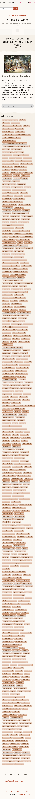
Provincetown (19, 595)
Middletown (16, 501)
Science (7, 635)
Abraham (15, 123)
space (14, 665)
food (16, 335)
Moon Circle (7, 513)
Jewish (24, 434)
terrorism (15, 694)
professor (18, 592)
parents (6, 568)
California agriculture (20, 213)
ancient (6, 149)
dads (25, 268)
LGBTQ (15, 461)
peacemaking (8, 577)
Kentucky (6, 446)
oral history (27, 557)
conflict (6, 254)
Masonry (28, 478)
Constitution (7, 257)
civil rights (14, 236)
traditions (22, 714)
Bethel (16, 181)
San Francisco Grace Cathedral (13, 630)
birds (27, 187)
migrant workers (25, 504)
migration (6, 507)
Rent (5, 612)
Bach (14, 169)
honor (26, 399)
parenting (24, 566)
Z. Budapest (26, 761)
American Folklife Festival (11, 137)
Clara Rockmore (26, 236)
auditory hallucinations (10, 163)
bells (25, 178)
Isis (15, 423)
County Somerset (20, 260)
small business (8, 656)
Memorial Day (18, 496)
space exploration (25, 665)
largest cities (8, 458)
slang (26, 653)
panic (5, 566)
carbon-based (27, 216)
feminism (7, 327)
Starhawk (6, 673)
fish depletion (22, 329)
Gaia (15, 353)
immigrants (7, 411)
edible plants (7, 295)
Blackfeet (6, 190)
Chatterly (6, 230)
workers (26, 752)
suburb (16, 679)
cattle (5, 222)
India (17, 411)
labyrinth (25, 455)
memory (6, 498)
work (17, 752)
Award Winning (20, 166)
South (5, 665)
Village (18, 732)
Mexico (6, 501)
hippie (5, 397)
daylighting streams (20, 271)
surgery (20, 682)
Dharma (18, 283)
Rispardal (21, 615)
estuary (14, 309)
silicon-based (16, 653)
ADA (26, 126)
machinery (21, 469)
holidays (6, 399)
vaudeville (7, 729)
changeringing (8, 228)
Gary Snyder (16, 356)
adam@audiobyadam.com (13, 781)
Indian (25, 411)
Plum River (27, 583)
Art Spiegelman (15, 158)
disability (28, 283)
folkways (7, 335)
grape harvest (21, 370)
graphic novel (8, 373)
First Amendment (9, 329)
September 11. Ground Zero (12, 644)
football (16, 338)
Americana (8, 134)
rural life (19, 624)
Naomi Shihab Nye (23, 533)
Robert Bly (7, 621)
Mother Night (19, 516)
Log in (29, 795)
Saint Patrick (7, 627)
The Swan (25, 702)
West (5, 743)
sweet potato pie (8, 685)
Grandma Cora (8, 370)
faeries (6, 318)
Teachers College (20, 688)
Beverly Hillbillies (9, 184)
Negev (29, 536)
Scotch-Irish (7, 638)
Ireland (21, 420)
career (6, 219)
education (19, 295)
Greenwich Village (9, 379)
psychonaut (18, 598)
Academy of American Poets (12, 126)
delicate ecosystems (18, 274)
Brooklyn (7, 201)
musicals (16, 522)
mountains (7, 519)
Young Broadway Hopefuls (15, 76)
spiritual (7, 667)
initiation (22, 414)
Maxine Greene (16, 484)
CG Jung (6, 225)
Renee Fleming (21, 609)
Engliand (23, 300)
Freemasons (7, 344)
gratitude (21, 376)
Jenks (15, 434)
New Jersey (21, 542)
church (29, 233)
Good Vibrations (8, 367)
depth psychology (9, 277)
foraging (25, 338)
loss (5, 469)
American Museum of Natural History (14, 143)
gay (26, 356)
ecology (23, 292)
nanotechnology (8, 533)
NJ (18, 548)
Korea (15, 452)
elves (5, 300)
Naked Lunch (7, 531)
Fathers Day (16, 324)
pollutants (7, 589)
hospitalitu (16, 402)
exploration (7, 315)
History (14, 397)
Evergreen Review (24, 312)
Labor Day (15, 455)
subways (25, 679)
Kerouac (16, 446)
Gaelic (26, 350)
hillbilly (27, 394)
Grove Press (7, 382)
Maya (26, 484)
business (6, 210)
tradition (16, 711)
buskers (16, 210)
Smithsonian (21, 656)
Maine (18, 472)
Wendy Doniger (21, 740)
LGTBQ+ (24, 461)
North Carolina (20, 551)
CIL (5, 236)
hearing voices (26, 388)
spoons (19, 670)
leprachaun (19, 458)
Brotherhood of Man (9, 204)
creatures (7, 265)
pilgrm (17, 583)
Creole (16, 265)
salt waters (19, 627)
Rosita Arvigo (19, 621)
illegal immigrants (18, 408)
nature (21, 536)
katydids (6, 443)
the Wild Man (7, 705)
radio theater (24, 600)
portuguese (7, 592)
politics (29, 586)
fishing (16, 332)
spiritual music (8, 670)
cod (20, 242)
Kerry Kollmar (8, 449)
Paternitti (6, 574)
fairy (14, 318)
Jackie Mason (16, 426)
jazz (27, 431)
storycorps (15, 676)
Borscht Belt (7, 195)
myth (29, 528)
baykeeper (7, 175)
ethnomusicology (9, 312)
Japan (19, 431)
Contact (32, 2)
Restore (25, 612)
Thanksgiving (8, 700)
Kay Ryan (16, 443)
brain (27, 195)
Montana (25, 510)
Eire (15, 297)
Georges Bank (22, 359)
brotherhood (18, 201)
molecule (6, 510)
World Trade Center (10, 755)
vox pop (7, 737)
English (6, 303)
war (28, 737)
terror (5, 694)
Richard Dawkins (9, 615)
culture (16, 268)
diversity (6, 286)
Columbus (23, 245)
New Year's (7, 545)
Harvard (26, 385)
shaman (6, 650)
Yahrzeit (6, 758)
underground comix (9, 720)
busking (26, 210)
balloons (23, 169)
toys (25, 708)
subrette (6, 679)
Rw (27, 624)
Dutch (14, 292)
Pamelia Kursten (25, 563)
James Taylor (8, 429)
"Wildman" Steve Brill (10, 120)
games (23, 353)
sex (22, 647)
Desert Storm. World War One (12, 280)
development (7, 283)
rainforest (7, 603)
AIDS (21, 128)
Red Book (16, 606)
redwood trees (8, 609)
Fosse (5, 341)
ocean (5, 557)
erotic (5, 309)
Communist (19, 251)
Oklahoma (15, 557)
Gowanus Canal (22, 367)
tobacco (6, 708)
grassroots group (21, 373)
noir (25, 548)
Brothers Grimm (24, 204)
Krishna (24, 452)
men (15, 498)
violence (27, 732)
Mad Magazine (8, 472)
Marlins (6, 478)
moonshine (19, 513)
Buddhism (7, 207)
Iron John (6, 423)
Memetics (6, 496)
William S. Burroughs (10, 746)
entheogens (16, 303)
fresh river (7, 350)
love (12, 469)
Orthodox (6, 560)
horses (6, 402)
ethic (22, 309)
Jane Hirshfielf (8, 431)
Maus (5, 484)
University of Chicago (10, 723)
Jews (5, 437)
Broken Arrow (19, 198)
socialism (6, 659)
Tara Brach (7, 688)
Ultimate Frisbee (16, 717)
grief (22, 379)
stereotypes (17, 673)
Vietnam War (7, 732)
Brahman (18, 195)
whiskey (25, 743)
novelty (6, 554)
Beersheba (7, 178)
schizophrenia (26, 633)
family (13, 321)
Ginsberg (18, 362)
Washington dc (8, 740)
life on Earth (7, 464)
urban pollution (25, 723)
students (25, 676)
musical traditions (23, 525)
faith (5, 321)
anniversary (16, 149)
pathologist (17, 574)
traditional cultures (9, 714)
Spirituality (18, 667)
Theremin (15, 702)
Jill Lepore (15, 437)
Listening (6, 466)
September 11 (21, 641)
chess (16, 230)
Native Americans (9, 536)
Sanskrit (6, 633)
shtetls (6, 653)
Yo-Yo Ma (7, 761)
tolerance (16, 708)
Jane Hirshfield (21, 429)
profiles (28, 592)
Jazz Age (6, 434)
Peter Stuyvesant (23, 580)
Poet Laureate (8, 586)
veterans (17, 729)
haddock (28, 382)
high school (7, 394)
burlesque (19, 207)
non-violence (7, 551)
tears (5, 691)
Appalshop (19, 152)
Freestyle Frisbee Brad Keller (12, 347)
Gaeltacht (6, 353)
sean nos (18, 638)
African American (9, 128)
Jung (24, 440)
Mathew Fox (24, 481)
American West (23, 146)
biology (6, 187)
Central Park (23, 222)
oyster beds (17, 560)
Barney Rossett (16, 172)
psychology (7, 598)
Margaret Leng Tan (24, 475)
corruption (19, 257)
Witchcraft (24, 746)
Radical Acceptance (9, 600)
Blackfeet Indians (19, 190)
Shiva (25, 650)
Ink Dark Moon (8, 417)
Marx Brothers (17, 478)
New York (19, 545)
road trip (18, 618)
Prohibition (7, 595)
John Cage (26, 437)
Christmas (19, 233)
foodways (6, 338)
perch (18, 577)
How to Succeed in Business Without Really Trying (18, 405)
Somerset (6, 662)
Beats (16, 175)
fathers (6, 324)
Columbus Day (8, 248)
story (5, 676)
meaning (24, 487)
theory (6, 702)
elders (22, 297)
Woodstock (17, 749)
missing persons (19, 507)
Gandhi (6, 356)
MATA (15, 481)
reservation (15, 612)
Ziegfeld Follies (8, 764)
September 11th (10, 647)
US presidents (23, 726)
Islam (22, 423)
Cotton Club (7, 260)
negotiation (7, 539)
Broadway (7, 198)
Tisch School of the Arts (23, 705)
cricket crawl (27, 265)
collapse (28, 242)
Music (6, 522)
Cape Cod (15, 216)
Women (6, 749)
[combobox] (6, 8)
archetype (18, 155)
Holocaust (16, 399)
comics (29, 248)
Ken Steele (27, 443)
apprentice (7, 155)
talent (19, 685)
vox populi (18, 737)
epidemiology (20, 306)
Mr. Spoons (19, 519)
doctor (23, 286)
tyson (5, 717)
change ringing (18, 225)
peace (27, 574)
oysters (28, 560)
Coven (6, 262)
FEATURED (28, 324)
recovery (6, 606)
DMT (15, 286)
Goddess (14, 364)
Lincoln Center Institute (22, 464)
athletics (19, 160)
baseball (28, 172)
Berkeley (6, 181)
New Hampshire (8, 542)
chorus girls (7, 233)
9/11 (22, 120)
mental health (25, 498)
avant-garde (7, 166)
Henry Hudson (8, 391)
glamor (28, 362)
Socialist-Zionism (19, 659)
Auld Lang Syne (26, 163)
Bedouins (25, 175)
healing (15, 388)
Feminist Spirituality (20, 327)
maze (15, 487)
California (7, 213)
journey (6, 440)
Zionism (20, 764)
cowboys (15, 262)
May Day (6, 487)
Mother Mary (7, 516)
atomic (28, 160)
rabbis (28, 598)
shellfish (16, 650)
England (14, 300)
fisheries (6, 332)
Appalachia (7, 152)
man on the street (9, 475)
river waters (7, 618)
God (5, 364)
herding (19, 391)
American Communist (23, 134)
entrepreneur (7, 306)
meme (26, 493)
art (26, 155)
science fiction (19, 635)
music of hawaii (8, 528)
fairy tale (22, 318)
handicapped (15, 385)
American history (9, 140)
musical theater (8, 525)
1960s (6, 123)
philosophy (7, 583)
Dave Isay (7, 271)
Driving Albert (17, 289)
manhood (27, 472)
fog (23, 332)
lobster (28, 466)
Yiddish (25, 758)
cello (13, 222)
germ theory (7, 362)
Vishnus (14, 735)
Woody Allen (7, 752)
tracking (6, 711)
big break (21, 184)
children (25, 230)
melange (17, 493)
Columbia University (10, 245)
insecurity (20, 417)
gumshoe (18, 382)
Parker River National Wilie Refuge (14, 571)
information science (9, 414)
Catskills (25, 219)
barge (5, 172)
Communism (7, 251)
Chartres (19, 228)
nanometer (19, 531)
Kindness (19, 449)
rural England (8, 624)
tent (13, 691)
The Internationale (22, 700)
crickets (6, 268)
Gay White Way (8, 359)
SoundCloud (23, 2)
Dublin (6, 292)
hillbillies (17, 394)
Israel (6, 426)
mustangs (20, 528)
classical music (8, 239)
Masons (6, 481)
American (20, 131)
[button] (17, 30)
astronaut (27, 158)
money (16, 510)
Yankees (16, 758)
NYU (14, 554)
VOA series (24, 735)
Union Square (23, 720)
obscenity (23, 554)
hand (5, 385)
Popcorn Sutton (19, 589)
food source (26, 335)
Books (24, 193)
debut (5, 274)
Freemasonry (24, 341)
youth (16, 761)
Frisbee (17, 350)
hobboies (23, 397)
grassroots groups (9, 376)
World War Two (25, 755)
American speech (9, 146)
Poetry (19, 586)
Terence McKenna (24, 691)
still (27, 673)
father (21, 321)
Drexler (6, 289)
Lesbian (6, 461)
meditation (7, 493)
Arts (5, 158)
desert (21, 277)
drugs (27, 289)
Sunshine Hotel (8, 682)
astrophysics (8, 160)
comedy (19, 248)
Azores (6, 169)
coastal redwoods (9, 242)
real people (26, 603)
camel (5, 216)
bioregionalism (17, 187)
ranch (16, 603)
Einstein (6, 297)
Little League (17, 466)
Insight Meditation (9, 420)
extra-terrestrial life (21, 315)
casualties (16, 219)
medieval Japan (19, 490)
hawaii (6, 388)
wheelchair (15, 743)
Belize (17, 178)
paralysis (14, 566)
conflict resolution (18, 254)
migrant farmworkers (10, 504)
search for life (8, 641)
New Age (17, 539)
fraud (13, 341)
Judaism (15, 440)
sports (28, 670)
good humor (24, 364)
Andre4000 (22, 795)
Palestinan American (10, 563)
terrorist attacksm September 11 (13, 697)
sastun (15, 633)
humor (6, 408)
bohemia (15, 193)
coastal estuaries (23, 239)
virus (5, 735)
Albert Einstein (8, 131)
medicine (7, 490)
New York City (8, 548)
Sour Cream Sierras (20, 662)
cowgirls (24, 262)
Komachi (6, 452)
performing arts (8, 580)
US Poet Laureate (9, 726)
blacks (6, 193)
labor (5, 455)
